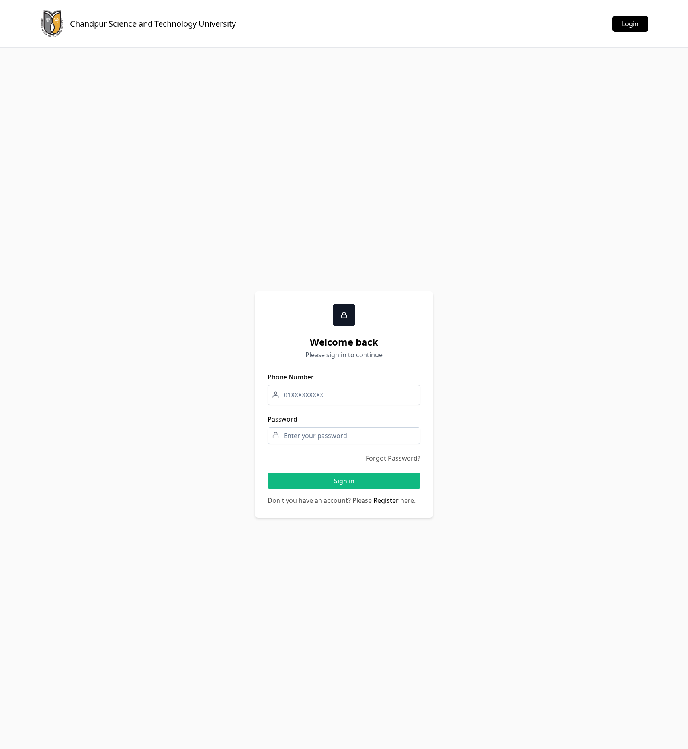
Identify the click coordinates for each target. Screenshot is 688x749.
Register (386, 500)
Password (282, 419)
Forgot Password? (393, 458)
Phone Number (291, 377)
